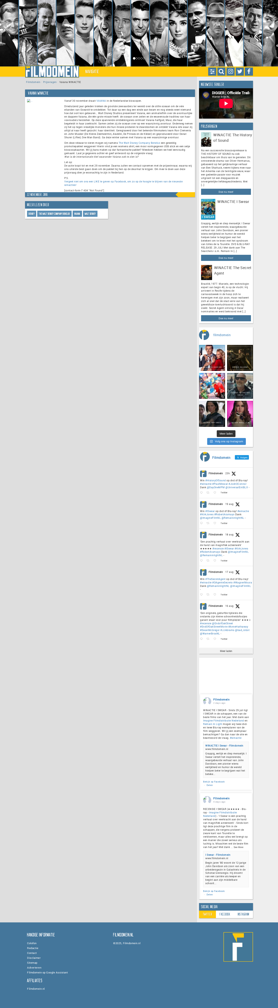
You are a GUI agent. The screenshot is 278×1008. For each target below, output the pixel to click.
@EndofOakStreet (222, 623)
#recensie (218, 548)
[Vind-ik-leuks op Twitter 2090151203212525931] (216, 523)
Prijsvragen (50, 82)
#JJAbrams (227, 630)
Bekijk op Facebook (214, 781)
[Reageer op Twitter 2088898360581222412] (202, 639)
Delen (210, 785)
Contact (32, 953)
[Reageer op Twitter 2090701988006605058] (202, 493)
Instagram (243, 914)
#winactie (206, 483)
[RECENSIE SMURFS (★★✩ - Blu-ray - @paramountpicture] (212, 386)
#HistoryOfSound (215, 480)
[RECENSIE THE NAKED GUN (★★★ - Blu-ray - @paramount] (212, 358)
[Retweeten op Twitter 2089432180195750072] (209, 595)
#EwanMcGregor (210, 630)
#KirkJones (206, 514)
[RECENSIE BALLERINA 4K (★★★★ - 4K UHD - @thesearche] (240, 358)
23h (227, 473)
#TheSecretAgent (215, 579)
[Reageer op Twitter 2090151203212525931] (202, 523)
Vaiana (77, 213)
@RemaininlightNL (233, 517)
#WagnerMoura (242, 582)
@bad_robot (242, 630)
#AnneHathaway (238, 626)
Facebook (225, 914)
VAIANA (101, 100)
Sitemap (32, 962)
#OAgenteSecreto (222, 582)
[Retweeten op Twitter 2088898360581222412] (209, 639)
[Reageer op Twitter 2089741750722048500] (202, 561)
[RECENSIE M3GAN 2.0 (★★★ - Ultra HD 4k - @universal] (240, 414)
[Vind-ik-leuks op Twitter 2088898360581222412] (216, 639)
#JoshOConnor (237, 483)
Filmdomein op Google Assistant (47, 972)
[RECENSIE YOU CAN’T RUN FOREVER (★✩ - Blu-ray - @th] (240, 386)
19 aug (229, 504)
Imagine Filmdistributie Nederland (223, 720)
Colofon (32, 943)
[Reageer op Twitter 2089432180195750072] (202, 595)
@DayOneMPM (216, 487)
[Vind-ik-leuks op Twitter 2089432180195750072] (216, 595)
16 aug (229, 605)
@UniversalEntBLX (236, 487)
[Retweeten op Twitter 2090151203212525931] (209, 523)
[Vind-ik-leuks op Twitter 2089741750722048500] (216, 561)
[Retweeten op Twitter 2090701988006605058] (209, 493)
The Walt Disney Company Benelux (139, 142)
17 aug (229, 571)
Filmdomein (33, 82)
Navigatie (92, 71)
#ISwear (210, 511)
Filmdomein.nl (36, 989)
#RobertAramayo (224, 514)
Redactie (32, 948)
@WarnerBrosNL (210, 633)
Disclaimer (34, 958)
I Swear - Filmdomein (217, 854)
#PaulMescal (220, 483)
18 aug (229, 534)
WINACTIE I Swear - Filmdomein (224, 745)
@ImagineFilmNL (210, 517)
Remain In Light (212, 724)
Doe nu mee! (226, 191)
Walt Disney (90, 213)
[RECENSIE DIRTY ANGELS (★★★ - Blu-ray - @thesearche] (212, 414)
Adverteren (34, 967)
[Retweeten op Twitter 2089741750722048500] (209, 561)
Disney (32, 213)
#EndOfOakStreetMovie (214, 626)
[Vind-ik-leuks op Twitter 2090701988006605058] (216, 493)
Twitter (207, 914)
